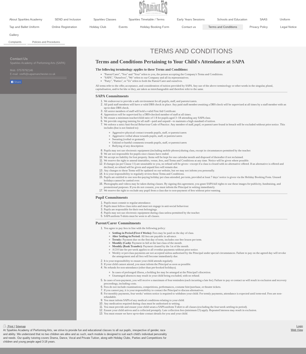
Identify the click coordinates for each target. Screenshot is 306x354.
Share (17, 82)
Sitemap (21, 326)
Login (299, 326)
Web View (297, 330)
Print (10, 326)
